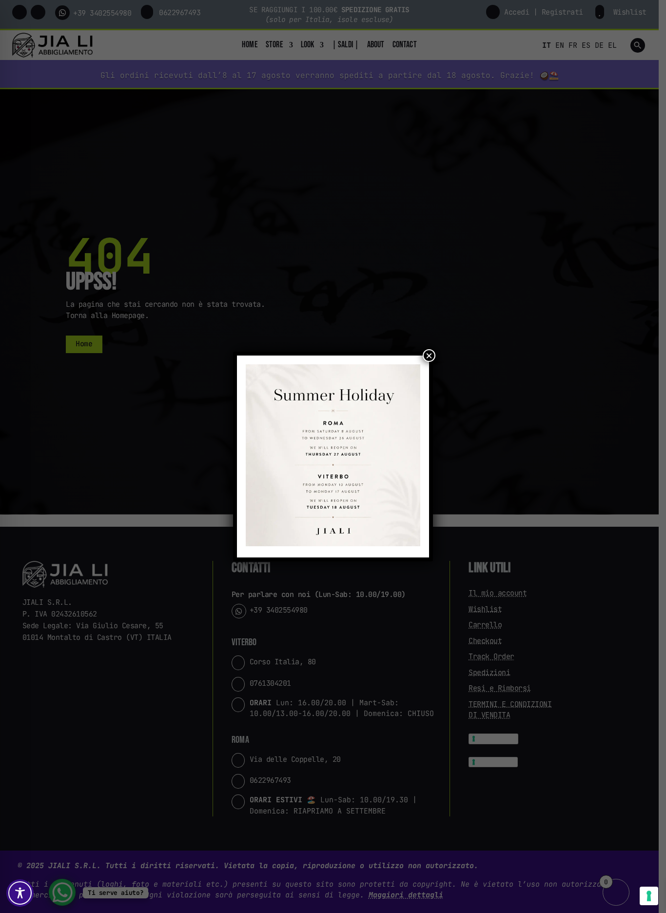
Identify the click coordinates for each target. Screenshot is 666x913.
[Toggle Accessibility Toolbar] (20, 893)
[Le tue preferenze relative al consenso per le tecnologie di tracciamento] (649, 896)
